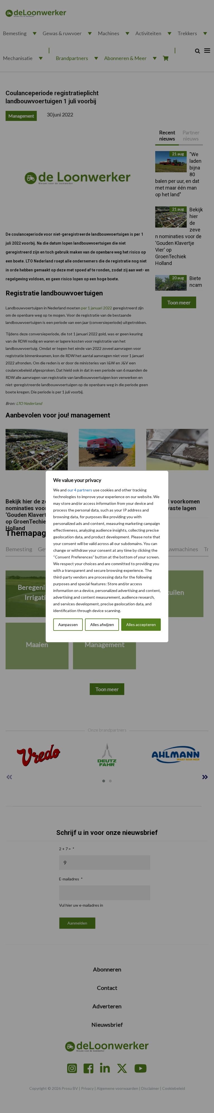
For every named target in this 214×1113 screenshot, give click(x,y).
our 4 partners (79, 490)
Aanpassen (68, 624)
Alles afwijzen (102, 624)
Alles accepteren (141, 624)
